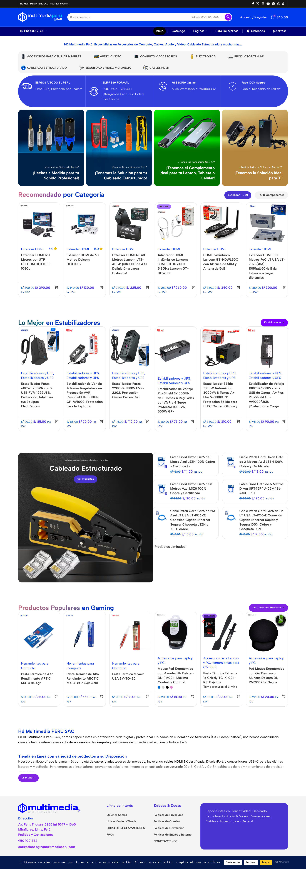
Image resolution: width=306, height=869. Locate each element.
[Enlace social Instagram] (262, 3)
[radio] (159, 687)
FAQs (110, 834)
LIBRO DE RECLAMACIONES (126, 828)
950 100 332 (27, 841)
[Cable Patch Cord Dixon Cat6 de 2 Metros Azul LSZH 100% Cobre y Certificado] (231, 462)
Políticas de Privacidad (168, 815)
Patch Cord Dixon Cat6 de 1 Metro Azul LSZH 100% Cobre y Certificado (192, 461)
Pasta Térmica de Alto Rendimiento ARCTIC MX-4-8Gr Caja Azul (83, 678)
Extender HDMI (32, 249)
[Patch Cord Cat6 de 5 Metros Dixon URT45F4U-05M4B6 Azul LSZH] (231, 489)
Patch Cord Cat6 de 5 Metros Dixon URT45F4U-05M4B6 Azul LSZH (261, 488)
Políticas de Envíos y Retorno (172, 834)
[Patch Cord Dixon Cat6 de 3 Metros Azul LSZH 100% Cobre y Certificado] (162, 489)
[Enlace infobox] (52, 86)
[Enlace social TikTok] (283, 3)
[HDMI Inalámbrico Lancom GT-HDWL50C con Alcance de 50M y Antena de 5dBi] (221, 223)
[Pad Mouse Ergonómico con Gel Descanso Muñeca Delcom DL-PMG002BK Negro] (267, 632)
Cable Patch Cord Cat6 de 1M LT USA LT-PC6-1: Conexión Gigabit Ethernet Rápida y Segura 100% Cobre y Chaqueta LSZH (261, 520)
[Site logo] (40, 17)
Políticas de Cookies (167, 821)
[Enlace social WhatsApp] (278, 3)
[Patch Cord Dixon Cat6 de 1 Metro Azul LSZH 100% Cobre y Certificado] (162, 462)
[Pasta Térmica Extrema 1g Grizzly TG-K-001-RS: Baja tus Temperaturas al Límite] (221, 632)
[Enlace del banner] (51, 148)
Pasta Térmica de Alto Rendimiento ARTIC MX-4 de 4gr (37, 678)
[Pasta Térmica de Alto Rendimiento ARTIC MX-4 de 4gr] (39, 635)
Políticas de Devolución (169, 828)
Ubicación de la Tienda (121, 821)
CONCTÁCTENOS (165, 841)
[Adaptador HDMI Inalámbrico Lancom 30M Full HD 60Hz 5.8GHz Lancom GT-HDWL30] (176, 223)
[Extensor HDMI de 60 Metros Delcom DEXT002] (85, 223)
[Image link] (49, 808)
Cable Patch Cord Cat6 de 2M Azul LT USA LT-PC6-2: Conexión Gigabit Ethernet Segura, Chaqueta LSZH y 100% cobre (192, 520)
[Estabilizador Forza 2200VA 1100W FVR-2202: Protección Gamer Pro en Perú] (130, 347)
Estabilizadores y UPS (37, 373)
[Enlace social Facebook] (253, 3)
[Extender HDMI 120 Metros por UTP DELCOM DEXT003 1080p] (39, 223)
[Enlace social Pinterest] (273, 3)
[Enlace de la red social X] (257, 3)
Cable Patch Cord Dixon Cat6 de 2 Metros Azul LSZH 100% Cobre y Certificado (261, 461)
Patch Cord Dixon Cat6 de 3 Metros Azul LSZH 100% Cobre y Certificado (191, 488)
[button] (56, 287)
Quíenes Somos (117, 815)
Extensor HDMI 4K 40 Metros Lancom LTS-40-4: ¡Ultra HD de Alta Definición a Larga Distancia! (129, 264)
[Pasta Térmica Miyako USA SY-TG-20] (130, 635)
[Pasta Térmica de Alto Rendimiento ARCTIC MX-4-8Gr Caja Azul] (85, 635)
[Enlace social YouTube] (268, 3)
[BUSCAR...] (228, 17)
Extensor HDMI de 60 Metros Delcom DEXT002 (83, 259)
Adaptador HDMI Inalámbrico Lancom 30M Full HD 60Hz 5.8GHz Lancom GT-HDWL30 (173, 264)
